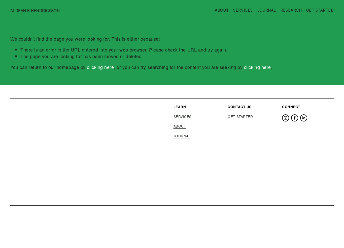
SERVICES (183, 116)
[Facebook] (294, 117)
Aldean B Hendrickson (35, 10)
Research (291, 10)
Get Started (320, 10)
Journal (266, 10)
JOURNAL (182, 136)
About (222, 10)
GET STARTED (240, 116)
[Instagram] (285, 117)
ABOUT (180, 126)
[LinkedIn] (303, 117)
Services (243, 10)
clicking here (100, 67)
